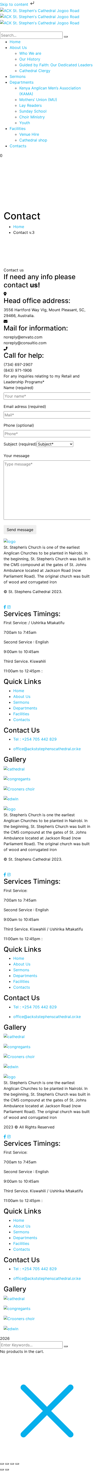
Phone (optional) (19, 425)
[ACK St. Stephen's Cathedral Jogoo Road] (39, 10)
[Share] (12, 1463)
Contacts (21, 719)
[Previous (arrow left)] (2, 1469)
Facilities (21, 713)
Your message (16, 455)
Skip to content (14, 4)
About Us (21, 696)
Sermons (21, 702)
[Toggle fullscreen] (7, 1463)
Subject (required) (20, 444)
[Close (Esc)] (17, 1463)
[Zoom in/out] (2, 1463)
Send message (20, 529)
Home (18, 226)
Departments (25, 708)
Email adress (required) (25, 406)
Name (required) (19, 387)
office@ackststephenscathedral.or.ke (47, 748)
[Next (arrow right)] (7, 1469)
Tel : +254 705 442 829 (35, 739)
